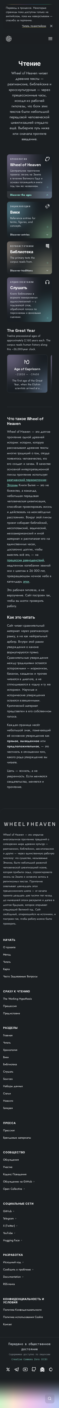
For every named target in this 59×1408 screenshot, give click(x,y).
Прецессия (10, 1006)
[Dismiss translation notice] (51, 26)
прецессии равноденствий (25, 560)
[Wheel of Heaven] (9, 39)
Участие (7, 1167)
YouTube (9, 1233)
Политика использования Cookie (23, 1317)
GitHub (8, 1211)
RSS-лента (9, 1284)
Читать (7, 962)
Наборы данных (13, 1086)
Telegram (10, 1218)
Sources (8, 1079)
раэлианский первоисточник (26, 480)
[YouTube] (25, 1369)
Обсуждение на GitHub (19, 1181)
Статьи (7, 1093)
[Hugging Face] (42, 1369)
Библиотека (10, 1064)
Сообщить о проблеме (18, 1269)
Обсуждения (11, 1160)
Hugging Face (12, 1240)
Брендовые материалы (17, 1138)
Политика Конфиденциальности (22, 1310)
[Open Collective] (51, 1369)
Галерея (8, 1108)
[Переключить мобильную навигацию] (50, 39)
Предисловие (11, 1013)
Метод (7, 954)
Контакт (7, 1324)
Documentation (13, 1277)
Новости (8, 1101)
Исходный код (13, 1262)
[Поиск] (49, 1398)
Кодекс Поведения (15, 1174)
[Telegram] (17, 1369)
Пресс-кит (9, 1130)
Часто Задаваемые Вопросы (20, 976)
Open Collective (14, 1189)
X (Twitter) (10, 1226)
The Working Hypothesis (17, 999)
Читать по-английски (34, 26)
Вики (6, 1057)
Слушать (8, 1072)
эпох (26, 581)
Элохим (12, 485)
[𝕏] (8, 1369)
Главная (7, 1035)
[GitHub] (34, 1369)
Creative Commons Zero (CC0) (29, 1359)
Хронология (10, 1050)
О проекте (9, 947)
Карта (6, 969)
